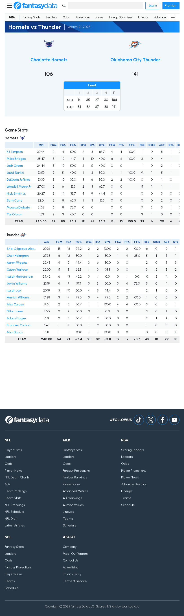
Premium (171, 5)
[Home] (35, 5)
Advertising (71, 567)
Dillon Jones (15, 311)
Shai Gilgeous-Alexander (22, 249)
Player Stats (13, 450)
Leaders (51, 17)
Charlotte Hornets (49, 59)
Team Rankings (15, 491)
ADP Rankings (72, 498)
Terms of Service (75, 581)
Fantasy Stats (31, 17)
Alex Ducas (15, 332)
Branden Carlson (19, 325)
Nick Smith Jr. (16, 193)
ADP (8, 484)
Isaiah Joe (14, 290)
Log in (153, 5)
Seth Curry (14, 200)
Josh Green (15, 166)
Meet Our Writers (75, 554)
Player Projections (133, 471)
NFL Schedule (14, 512)
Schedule (70, 525)
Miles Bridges (16, 159)
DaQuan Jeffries (18, 180)
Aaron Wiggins (17, 263)
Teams (68, 519)
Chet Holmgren (18, 256)
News (99, 17)
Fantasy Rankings (75, 477)
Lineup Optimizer (120, 17)
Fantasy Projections (76, 471)
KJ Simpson (15, 152)
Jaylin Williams (17, 283)
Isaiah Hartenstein (20, 276)
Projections (82, 17)
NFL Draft (11, 519)
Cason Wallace (17, 270)
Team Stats (13, 498)
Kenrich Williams (18, 297)
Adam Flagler (16, 318)
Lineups (143, 17)
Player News (13, 471)
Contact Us (70, 560)
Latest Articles (15, 525)
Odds (66, 17)
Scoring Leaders (132, 450)
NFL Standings (15, 505)
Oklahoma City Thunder (135, 59)
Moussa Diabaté (18, 207)
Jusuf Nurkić (15, 173)
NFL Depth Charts (17, 477)
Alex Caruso (15, 304)
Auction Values (73, 505)
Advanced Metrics (75, 491)
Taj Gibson (14, 214)
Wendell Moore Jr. (19, 187)
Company (70, 547)
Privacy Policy (72, 574)
